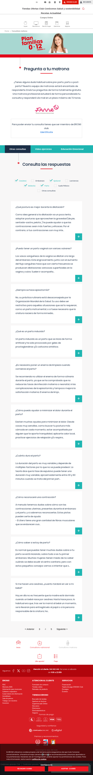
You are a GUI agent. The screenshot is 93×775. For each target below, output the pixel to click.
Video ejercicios (43, 149)
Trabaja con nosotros (9, 701)
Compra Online (46, 18)
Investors (5, 703)
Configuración (46, 765)
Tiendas (26, 9)
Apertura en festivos (39, 701)
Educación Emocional (72, 149)
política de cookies (39, 759)
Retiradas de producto (40, 689)
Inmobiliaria (6, 696)
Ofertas (35, 9)
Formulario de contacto (40, 685)
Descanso (56, 23)
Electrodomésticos (38, 710)
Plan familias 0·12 (46, 43)
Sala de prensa (7, 698)
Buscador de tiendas (39, 699)
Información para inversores (12, 689)
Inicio (18, 647)
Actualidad (55, 13)
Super (25, 23)
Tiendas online (37, 687)
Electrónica (36, 23)
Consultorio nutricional (40, 647)
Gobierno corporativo (9, 691)
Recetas (45, 13)
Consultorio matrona (68, 647)
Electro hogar (46, 23)
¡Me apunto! (39, 661)
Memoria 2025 (7, 687)
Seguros (67, 23)
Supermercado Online (39, 704)
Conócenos (50, 9)
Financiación (66, 685)
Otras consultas (17, 149)
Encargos (65, 689)
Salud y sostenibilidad (68, 9)
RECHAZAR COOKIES (24, 769)
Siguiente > (62, 629)
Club (41, 9)
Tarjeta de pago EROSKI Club (72, 687)
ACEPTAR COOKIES (68, 769)
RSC (4, 685)
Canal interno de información (12, 694)
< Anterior (29, 629)
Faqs (56, 661)
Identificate (46, 132)
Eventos (65, 691)
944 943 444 (54, 669)
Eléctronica (36, 708)
